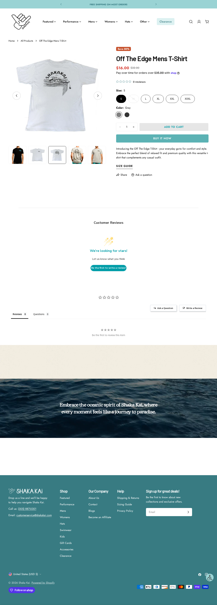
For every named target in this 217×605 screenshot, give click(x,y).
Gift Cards (66, 543)
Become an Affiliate (99, 517)
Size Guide (124, 166)
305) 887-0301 (27, 509)
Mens (63, 511)
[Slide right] (98, 96)
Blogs (91, 511)
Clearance (65, 556)
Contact (92, 504)
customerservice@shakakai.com (34, 515)
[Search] (191, 21)
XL (158, 99)
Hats (62, 524)
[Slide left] (17, 96)
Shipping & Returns (128, 498)
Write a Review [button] (194, 308)
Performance (67, 504)
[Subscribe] (188, 512)
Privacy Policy (125, 511)
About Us (93, 498)
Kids (62, 536)
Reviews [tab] (17, 314)
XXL (172, 99)
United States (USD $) (25, 574)
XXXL (188, 99)
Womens (65, 517)
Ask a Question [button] (165, 308)
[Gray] (119, 114)
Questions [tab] (38, 314)
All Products (27, 40)
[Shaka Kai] (21, 21)
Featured (65, 498)
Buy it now (162, 138)
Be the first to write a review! (108, 267)
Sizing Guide (124, 504)
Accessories (66, 549)
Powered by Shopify (43, 583)
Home (11, 40)
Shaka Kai (24, 583)
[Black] (127, 114)
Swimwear (65, 530)
